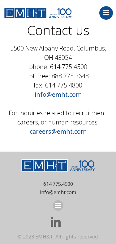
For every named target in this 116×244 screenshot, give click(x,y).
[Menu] (106, 13)
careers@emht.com (58, 131)
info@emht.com (58, 94)
